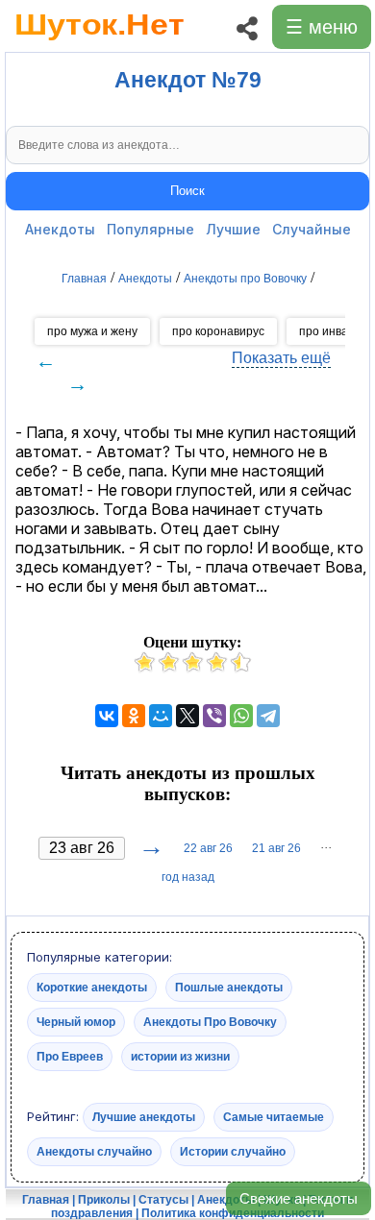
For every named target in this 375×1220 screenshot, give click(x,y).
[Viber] (214, 715)
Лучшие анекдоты (143, 1117)
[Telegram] (268, 715)
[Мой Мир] (160, 715)
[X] (187, 715)
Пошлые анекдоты (229, 987)
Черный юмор (76, 1022)
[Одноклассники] (133, 715)
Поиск (187, 190)
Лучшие (233, 229)
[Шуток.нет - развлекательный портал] (99, 44)
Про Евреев (70, 1056)
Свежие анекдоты (298, 1198)
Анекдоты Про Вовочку (210, 1022)
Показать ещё (281, 358)
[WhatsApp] (241, 715)
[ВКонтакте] (106, 715)
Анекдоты (60, 229)
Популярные (150, 229)
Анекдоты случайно (94, 1152)
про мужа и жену (92, 331)
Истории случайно (233, 1152)
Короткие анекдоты (92, 987)
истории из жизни (180, 1056)
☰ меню (322, 26)
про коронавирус (218, 331)
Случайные (311, 229)
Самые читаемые (273, 1117)
